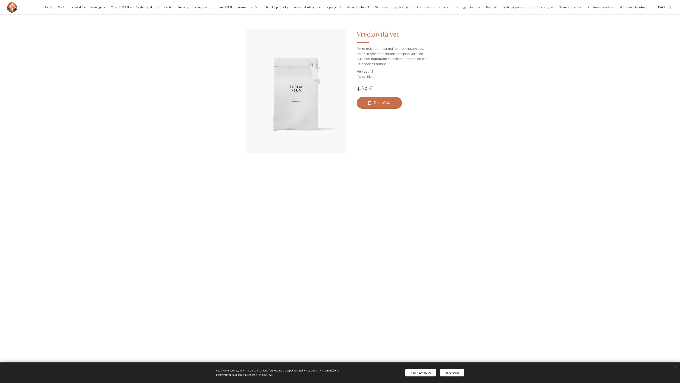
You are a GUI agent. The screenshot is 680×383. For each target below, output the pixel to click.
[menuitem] (49, 7)
